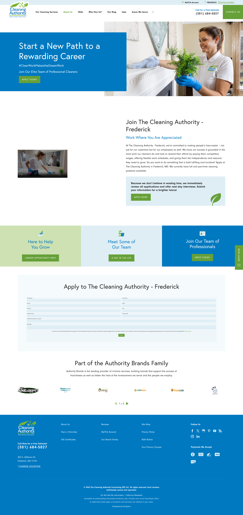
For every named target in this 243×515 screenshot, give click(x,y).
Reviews (105, 424)
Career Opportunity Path (40, 258)
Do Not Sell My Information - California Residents (121, 495)
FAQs (80, 12)
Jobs (124, 12)
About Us (67, 12)
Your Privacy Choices (151, 447)
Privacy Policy (148, 432)
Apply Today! (29, 79)
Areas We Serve (140, 12)
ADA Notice (147, 439)
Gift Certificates (68, 439)
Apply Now (239, 254)
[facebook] (192, 431)
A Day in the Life (121, 258)
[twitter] (198, 431)
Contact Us (233, 12)
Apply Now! (141, 197)
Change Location (226, 2)
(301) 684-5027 (32, 447)
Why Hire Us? (95, 12)
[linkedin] (198, 436)
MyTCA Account (108, 432)
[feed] (220, 431)
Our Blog (111, 12)
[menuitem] (47, 12)
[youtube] (214, 431)
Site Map (146, 424)
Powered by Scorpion (121, 506)
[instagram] (192, 436)
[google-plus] (203, 431)
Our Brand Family (109, 439)
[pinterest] (209, 431)
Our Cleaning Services (47, 12)
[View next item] (127, 403)
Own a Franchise (69, 432)
